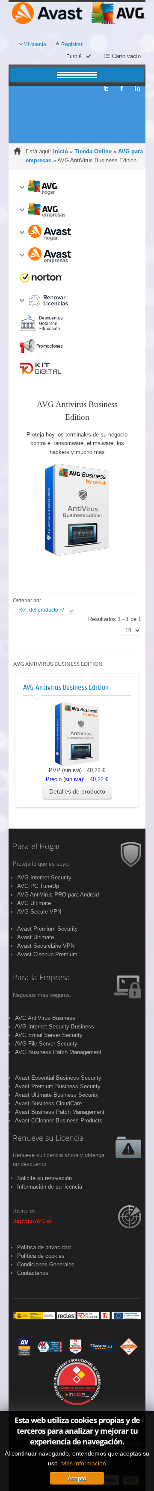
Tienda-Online (93, 151)
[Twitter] (106, 86)
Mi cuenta (35, 44)
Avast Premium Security (47, 929)
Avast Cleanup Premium (47, 954)
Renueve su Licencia (48, 1138)
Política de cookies (41, 1256)
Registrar (72, 44)
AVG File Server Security (46, 1043)
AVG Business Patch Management (58, 1052)
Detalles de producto (77, 791)
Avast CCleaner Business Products (59, 1120)
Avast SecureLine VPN (45, 946)
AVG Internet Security (44, 877)
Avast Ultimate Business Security (57, 1095)
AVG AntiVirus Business (45, 1018)
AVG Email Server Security (49, 1035)
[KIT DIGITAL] (77, 1315)
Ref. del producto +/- (41, 610)
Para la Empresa (41, 977)
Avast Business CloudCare (48, 1103)
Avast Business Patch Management (59, 1112)
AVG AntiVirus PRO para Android (58, 894)
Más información (83, 1463)
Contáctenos (32, 1273)
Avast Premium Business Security (58, 1086)
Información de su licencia (49, 1186)
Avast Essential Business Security (58, 1078)
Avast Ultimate (35, 937)
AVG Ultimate (34, 903)
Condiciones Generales (45, 1264)
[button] (22, 187)
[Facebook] (121, 86)
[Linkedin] (137, 86)
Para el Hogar (37, 846)
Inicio (60, 151)
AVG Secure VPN (39, 911)
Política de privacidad (44, 1247)
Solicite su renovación (44, 1178)
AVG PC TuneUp (38, 886)
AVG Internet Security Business (54, 1026)
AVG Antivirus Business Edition (66, 687)
